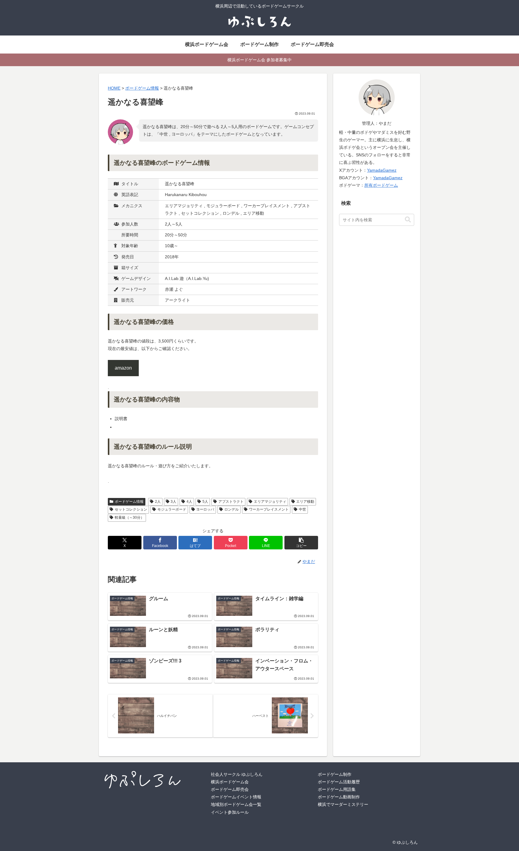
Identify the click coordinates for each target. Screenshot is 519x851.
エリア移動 (305, 501)
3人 (173, 501)
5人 (205, 501)
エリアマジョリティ (270, 501)
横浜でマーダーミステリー (343, 804)
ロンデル (231, 509)
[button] (301, 542)
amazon (123, 367)
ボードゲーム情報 (129, 501)
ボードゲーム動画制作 (339, 796)
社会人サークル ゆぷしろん (237, 774)
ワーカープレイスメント (269, 509)
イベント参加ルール (230, 812)
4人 (189, 501)
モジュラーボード (171, 509)
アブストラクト (231, 501)
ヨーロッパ (205, 509)
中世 (302, 509)
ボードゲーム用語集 (337, 789)
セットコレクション (131, 509)
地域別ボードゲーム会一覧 (236, 804)
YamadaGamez (381, 170)
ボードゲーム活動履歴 (339, 781)
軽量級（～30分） (129, 517)
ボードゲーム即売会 (230, 789)
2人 (158, 501)
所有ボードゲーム (381, 185)
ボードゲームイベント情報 (236, 796)
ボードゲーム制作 (334, 774)
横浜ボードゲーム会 (230, 781)
